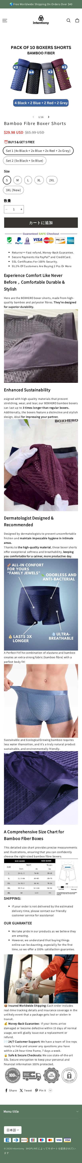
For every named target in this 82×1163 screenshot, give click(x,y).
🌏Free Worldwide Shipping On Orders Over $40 (41, 4)
